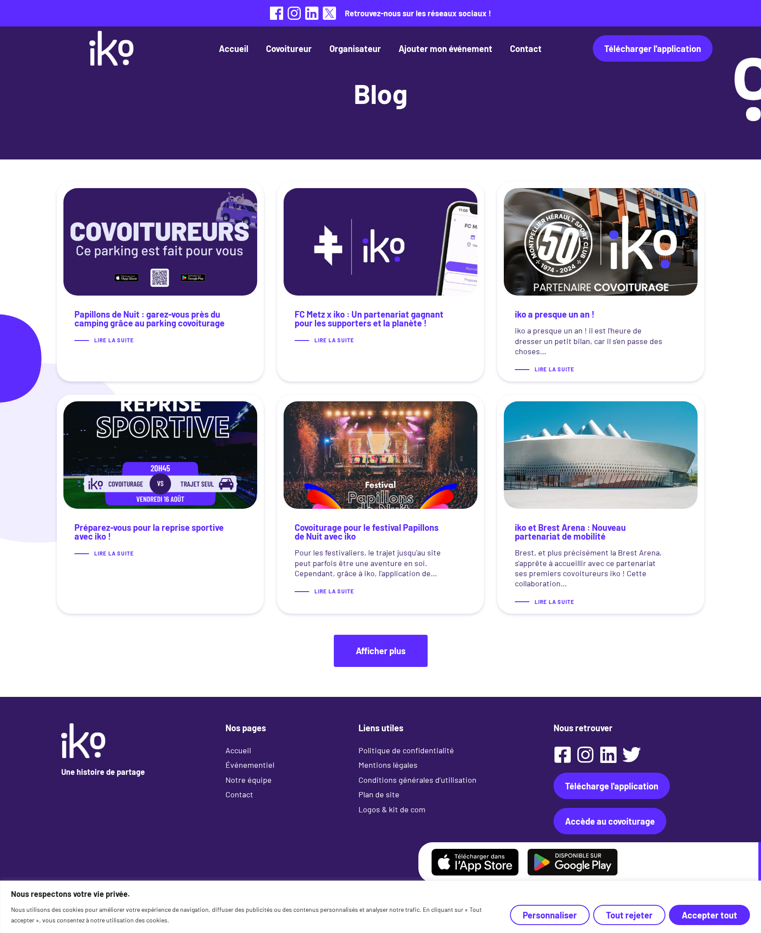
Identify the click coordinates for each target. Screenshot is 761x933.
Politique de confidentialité (406, 750)
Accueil (233, 48)
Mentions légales (387, 765)
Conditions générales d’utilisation (417, 780)
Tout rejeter (629, 915)
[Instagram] (585, 754)
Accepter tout (709, 915)
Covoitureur (289, 48)
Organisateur (355, 48)
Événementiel (249, 765)
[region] (380, 907)
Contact (526, 48)
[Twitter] (631, 754)
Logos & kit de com (391, 809)
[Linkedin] (608, 754)
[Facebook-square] (563, 754)
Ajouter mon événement (445, 48)
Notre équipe (248, 780)
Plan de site (378, 794)
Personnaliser (550, 915)
